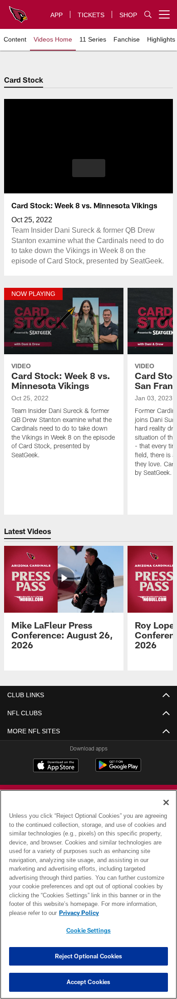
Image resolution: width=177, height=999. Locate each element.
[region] (88, 894)
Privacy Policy (77, 912)
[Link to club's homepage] (18, 11)
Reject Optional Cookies (89, 956)
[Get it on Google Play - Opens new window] (118, 770)
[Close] (166, 802)
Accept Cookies (89, 981)
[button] (89, 168)
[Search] (148, 15)
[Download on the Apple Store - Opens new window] (55, 766)
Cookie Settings (88, 930)
